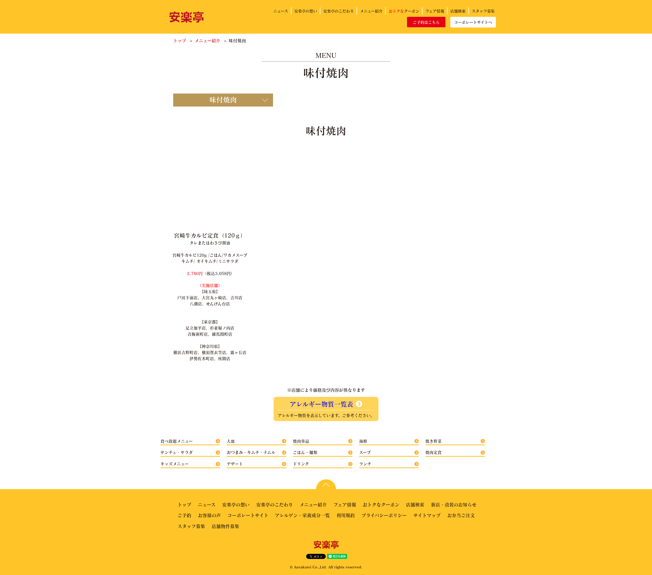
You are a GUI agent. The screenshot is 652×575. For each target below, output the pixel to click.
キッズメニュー (174, 463)
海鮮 (363, 441)
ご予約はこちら (426, 22)
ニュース (280, 11)
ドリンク (301, 463)
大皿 (231, 441)
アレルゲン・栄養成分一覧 (302, 515)
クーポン (404, 11)
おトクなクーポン (381, 504)
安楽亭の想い (305, 11)
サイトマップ (427, 515)
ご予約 (184, 515)
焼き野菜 (433, 441)
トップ (179, 40)
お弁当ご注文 (461, 515)
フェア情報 (434, 11)
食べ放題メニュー (176, 441)
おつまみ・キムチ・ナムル (251, 452)
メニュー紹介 (371, 11)
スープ (365, 452)
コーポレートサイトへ (473, 22)
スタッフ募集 (483, 11)
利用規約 (345, 515)
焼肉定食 (433, 452)
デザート (235, 463)
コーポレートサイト (247, 515)
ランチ (365, 463)
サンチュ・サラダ (176, 452)
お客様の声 (209, 515)
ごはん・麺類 (305, 452)
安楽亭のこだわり (338, 11)
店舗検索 (458, 11)
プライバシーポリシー (384, 515)
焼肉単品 (301, 441)
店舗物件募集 (225, 526)
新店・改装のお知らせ (454, 504)
